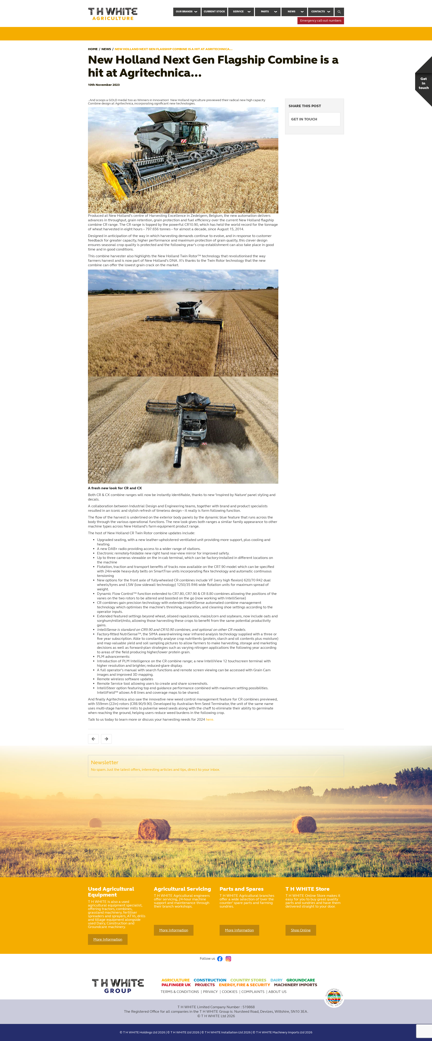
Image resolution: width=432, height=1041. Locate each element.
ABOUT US (277, 992)
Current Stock (214, 11)
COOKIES (230, 992)
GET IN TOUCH (304, 119)
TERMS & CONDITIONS (180, 992)
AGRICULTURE (176, 980)
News (291, 11)
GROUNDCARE (300, 980)
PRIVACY (211, 992)
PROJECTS (205, 984)
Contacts (318, 11)
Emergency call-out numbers (320, 20)
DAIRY (276, 980)
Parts (265, 11)
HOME (93, 49)
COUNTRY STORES (248, 980)
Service (238, 11)
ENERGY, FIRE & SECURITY (244, 984)
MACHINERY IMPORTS (295, 984)
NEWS (106, 49)
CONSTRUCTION (210, 980)
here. (210, 719)
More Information (107, 939)
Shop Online (301, 930)
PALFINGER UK (176, 984)
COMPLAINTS (253, 992)
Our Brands (184, 11)
